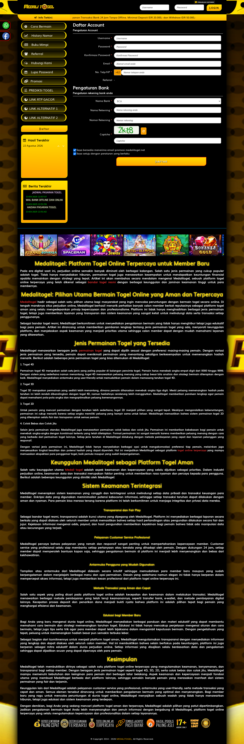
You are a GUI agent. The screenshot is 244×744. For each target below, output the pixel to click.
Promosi (36, 81)
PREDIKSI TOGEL (41, 90)
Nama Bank (104, 101)
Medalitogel (28, 301)
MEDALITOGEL (124, 738)
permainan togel (90, 350)
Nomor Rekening (100, 120)
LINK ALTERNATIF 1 (43, 108)
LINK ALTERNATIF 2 (43, 117)
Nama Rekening (101, 110)
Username (105, 38)
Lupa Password (41, 72)
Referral (36, 53)
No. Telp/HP (103, 72)
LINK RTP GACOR (41, 99)
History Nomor (41, 35)
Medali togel (74, 469)
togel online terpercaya (192, 450)
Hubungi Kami (40, 62)
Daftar (161, 161)
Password (105, 46)
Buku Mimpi (39, 44)
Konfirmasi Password (98, 55)
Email (107, 63)
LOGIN (214, 7)
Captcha (106, 134)
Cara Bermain (40, 26)
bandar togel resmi (102, 282)
